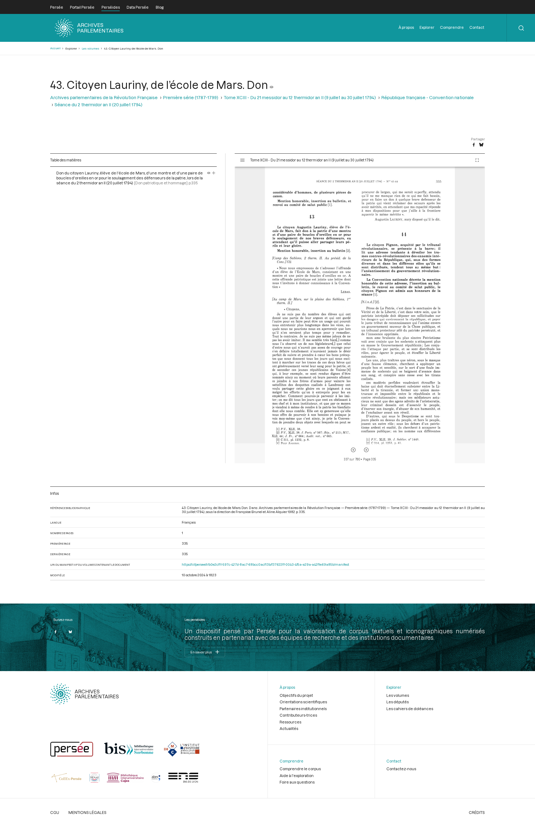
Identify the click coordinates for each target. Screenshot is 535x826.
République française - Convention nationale (427, 97)
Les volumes (90, 48)
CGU (54, 812)
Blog (159, 7)
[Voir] (271, 84)
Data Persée (138, 7)
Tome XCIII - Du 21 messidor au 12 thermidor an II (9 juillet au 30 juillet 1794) (300, 97)
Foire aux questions (297, 782)
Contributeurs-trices (298, 715)
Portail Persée (82, 7)
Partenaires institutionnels (303, 708)
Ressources (290, 722)
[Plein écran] (477, 160)
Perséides (111, 7)
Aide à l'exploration (297, 775)
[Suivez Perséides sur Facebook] (55, 631)
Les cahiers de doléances (409, 708)
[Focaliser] (213, 173)
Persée (56, 7)
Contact (476, 27)
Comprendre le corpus (300, 769)
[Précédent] (353, 449)
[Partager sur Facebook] (474, 145)
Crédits (477, 812)
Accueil (55, 48)
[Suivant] (366, 449)
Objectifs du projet (296, 695)
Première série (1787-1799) (190, 97)
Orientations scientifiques (303, 702)
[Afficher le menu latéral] (242, 160)
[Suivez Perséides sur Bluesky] (70, 631)
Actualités (289, 728)
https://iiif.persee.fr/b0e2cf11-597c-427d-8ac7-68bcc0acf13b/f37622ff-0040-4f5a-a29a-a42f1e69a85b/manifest (265, 564)
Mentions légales (87, 812)
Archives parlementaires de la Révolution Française (104, 97)
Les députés (397, 702)
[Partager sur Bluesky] (481, 145)
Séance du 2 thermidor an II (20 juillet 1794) (98, 104)
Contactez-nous (401, 769)
